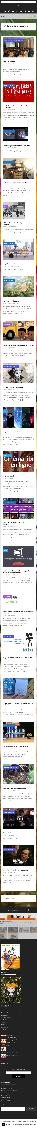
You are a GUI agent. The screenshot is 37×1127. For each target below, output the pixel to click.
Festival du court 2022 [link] (10, 61)
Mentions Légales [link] (6, 1100)
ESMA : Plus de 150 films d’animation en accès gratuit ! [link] (17, 523)
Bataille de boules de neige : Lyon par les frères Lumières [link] (18, 223)
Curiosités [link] (7, 455)
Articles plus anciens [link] (9, 898)
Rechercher (4, 1105)
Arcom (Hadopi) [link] (5, 1097)
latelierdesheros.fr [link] (6, 1020)
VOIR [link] (5, 411)
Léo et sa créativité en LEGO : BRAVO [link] (15, 746)
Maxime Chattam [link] (8, 833)
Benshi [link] (8, 1045)
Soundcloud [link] (4, 1027)
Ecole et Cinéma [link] (10, 1042)
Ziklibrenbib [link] (9, 1049)
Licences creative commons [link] (9, 1090)
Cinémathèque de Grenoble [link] (13, 1040)
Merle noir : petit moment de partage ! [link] (15, 788)
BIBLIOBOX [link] (12, 934)
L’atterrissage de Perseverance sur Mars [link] (16, 145)
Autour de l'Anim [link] (9, 502)
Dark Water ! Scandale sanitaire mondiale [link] (16, 870)
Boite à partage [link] (8, 85)
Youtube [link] (3, 1022)
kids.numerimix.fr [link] (6, 1017)
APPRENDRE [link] (7, 324)
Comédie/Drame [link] (8, 849)
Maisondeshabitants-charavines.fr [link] (10, 1013)
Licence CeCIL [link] (5, 1093)
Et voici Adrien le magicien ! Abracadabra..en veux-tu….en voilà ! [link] (18, 703)
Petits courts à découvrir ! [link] (11, 301)
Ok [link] (3, 1124)
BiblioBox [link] (16, 928)
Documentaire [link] (8, 636)
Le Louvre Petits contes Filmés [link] (13, 387)
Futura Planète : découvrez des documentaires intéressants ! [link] (18, 612)
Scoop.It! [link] (3, 1029)
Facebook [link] (4, 1024)
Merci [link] (18, 5)
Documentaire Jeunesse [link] (10, 366)
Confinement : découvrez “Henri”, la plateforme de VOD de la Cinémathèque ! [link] (18, 571)
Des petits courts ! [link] (8, 264)
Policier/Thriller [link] (9, 812)
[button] (3, 16)
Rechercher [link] (31, 1109)
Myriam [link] (4, 64)
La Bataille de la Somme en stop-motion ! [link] (15, 183)
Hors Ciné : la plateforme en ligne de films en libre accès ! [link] (17, 106)
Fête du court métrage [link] (12, 1052)
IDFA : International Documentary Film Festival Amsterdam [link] (17, 658)
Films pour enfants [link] (11, 1037)
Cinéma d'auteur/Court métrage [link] (13, 41)
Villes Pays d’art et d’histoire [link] (13, 1055)
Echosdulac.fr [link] (5, 1015)
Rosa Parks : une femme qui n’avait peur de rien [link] (18, 345)
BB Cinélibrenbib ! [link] (8, 476)
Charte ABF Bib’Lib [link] (6, 1088)
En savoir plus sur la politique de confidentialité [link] (21, 1124)
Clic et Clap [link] (9, 1035)
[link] (5, 11)
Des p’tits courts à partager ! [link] (12, 432)
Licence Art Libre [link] (6, 1095)
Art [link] (5, 206)
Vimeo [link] (3, 1032)
